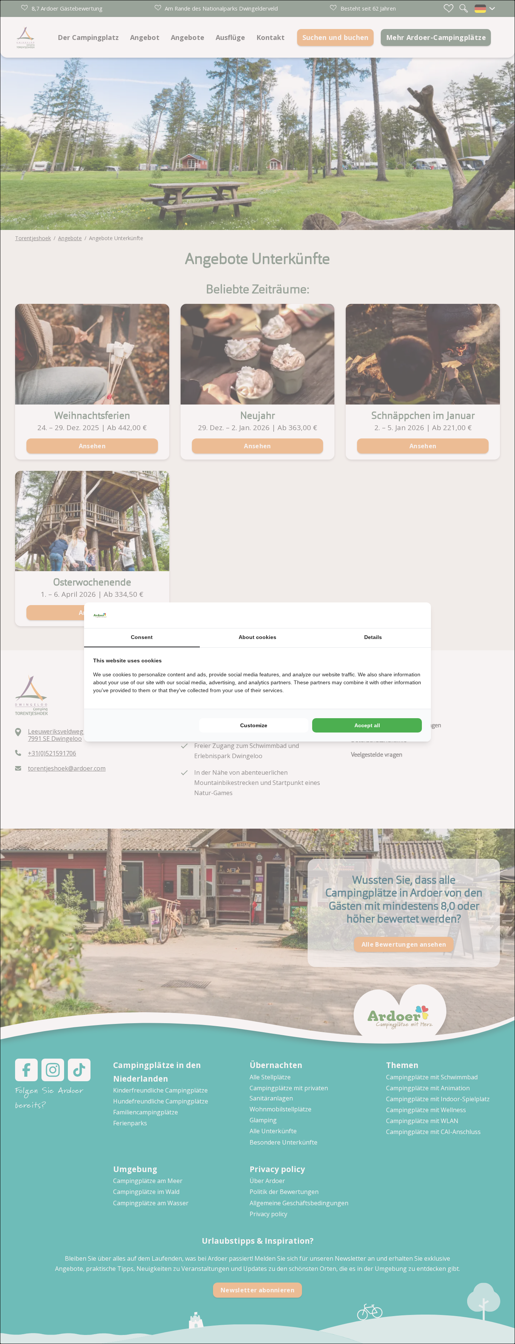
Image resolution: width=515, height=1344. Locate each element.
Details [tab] (373, 637)
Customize (253, 725)
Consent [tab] (142, 637)
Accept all (367, 725)
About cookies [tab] (257, 637)
